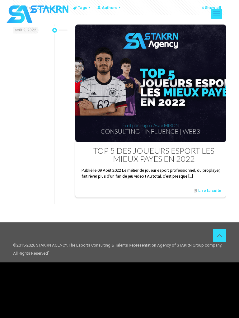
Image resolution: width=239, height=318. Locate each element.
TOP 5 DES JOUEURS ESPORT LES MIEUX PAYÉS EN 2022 (153, 155)
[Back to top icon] (219, 235)
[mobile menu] (216, 14)
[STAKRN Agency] (37, 14)
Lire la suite (209, 190)
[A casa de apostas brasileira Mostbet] (48, 251)
